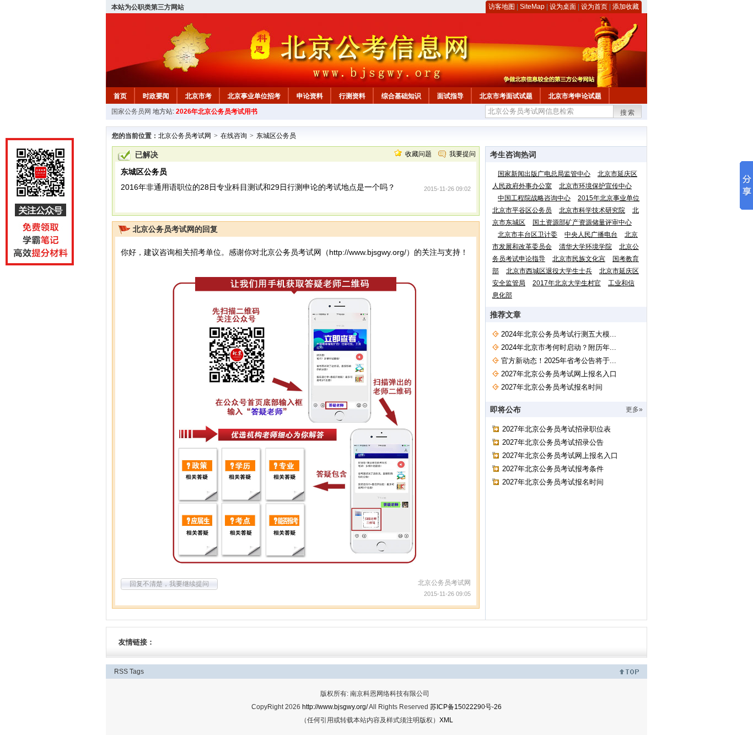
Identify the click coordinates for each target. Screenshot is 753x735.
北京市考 (198, 96)
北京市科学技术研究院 (592, 210)
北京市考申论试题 (574, 96)
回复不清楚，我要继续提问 (169, 584)
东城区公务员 (276, 136)
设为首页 (594, 6)
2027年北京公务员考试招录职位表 (556, 429)
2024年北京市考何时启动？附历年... (558, 347)
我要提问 (462, 154)
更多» (634, 409)
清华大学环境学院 (585, 247)
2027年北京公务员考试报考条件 (553, 469)
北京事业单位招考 (254, 96)
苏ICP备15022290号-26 (466, 707)
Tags (137, 671)
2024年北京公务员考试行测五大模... (558, 334)
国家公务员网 (131, 111)
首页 (120, 96)
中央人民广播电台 (590, 234)
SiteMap (532, 6)
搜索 (628, 112)
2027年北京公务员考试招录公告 (553, 442)
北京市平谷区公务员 (522, 210)
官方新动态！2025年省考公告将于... (558, 360)
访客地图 (501, 6)
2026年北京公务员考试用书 (216, 111)
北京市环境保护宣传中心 (595, 186)
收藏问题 (418, 154)
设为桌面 (563, 6)
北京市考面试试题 (506, 96)
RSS (121, 671)
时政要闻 (156, 96)
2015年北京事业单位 (608, 198)
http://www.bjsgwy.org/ (367, 252)
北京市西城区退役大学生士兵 (549, 271)
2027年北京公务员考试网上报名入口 (559, 374)
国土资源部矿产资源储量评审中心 (582, 222)
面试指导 (450, 96)
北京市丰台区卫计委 (527, 234)
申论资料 (310, 96)
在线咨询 (233, 136)
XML (446, 720)
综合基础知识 (401, 96)
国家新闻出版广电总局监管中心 (544, 174)
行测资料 (352, 96)
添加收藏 (625, 6)
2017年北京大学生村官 (567, 283)
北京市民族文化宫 (578, 259)
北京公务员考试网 (184, 136)
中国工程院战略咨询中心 (534, 198)
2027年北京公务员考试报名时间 (552, 387)
